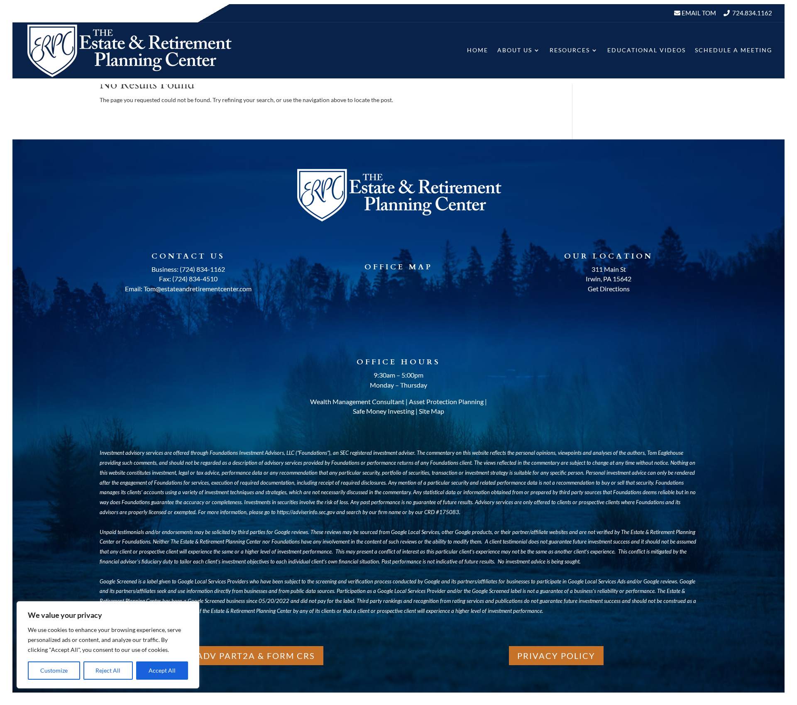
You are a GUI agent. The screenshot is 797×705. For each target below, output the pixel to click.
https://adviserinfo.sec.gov (306, 512)
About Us (514, 50)
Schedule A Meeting (733, 50)
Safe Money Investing (383, 411)
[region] (108, 644)
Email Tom (698, 13)
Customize (54, 670)
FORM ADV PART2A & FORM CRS (241, 656)
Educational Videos (646, 50)
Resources (570, 50)
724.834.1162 (752, 13)
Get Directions (609, 289)
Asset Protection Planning (446, 401)
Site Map (431, 411)
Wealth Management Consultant (357, 401)
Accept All (162, 670)
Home (477, 50)
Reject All (107, 670)
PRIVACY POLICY (556, 656)
